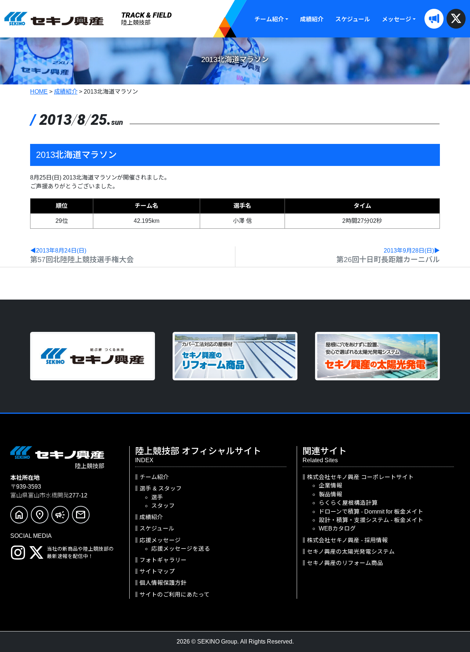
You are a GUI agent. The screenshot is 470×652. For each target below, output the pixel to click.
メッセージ (396, 19)
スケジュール (352, 19)
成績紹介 (311, 19)
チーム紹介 (269, 19)
